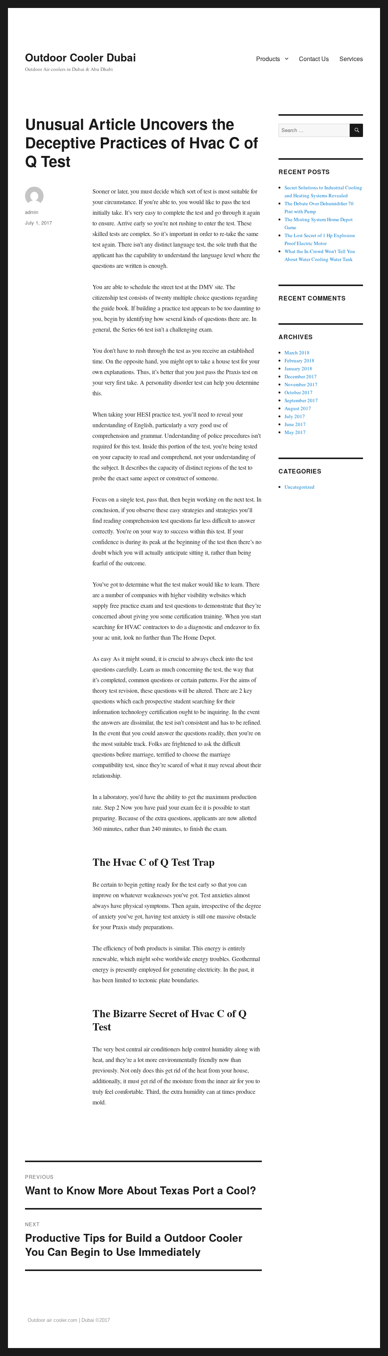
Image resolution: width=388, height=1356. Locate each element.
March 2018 (297, 352)
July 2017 (295, 416)
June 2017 (295, 424)
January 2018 (298, 368)
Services (351, 58)
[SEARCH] (356, 130)
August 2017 (298, 408)
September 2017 (301, 400)
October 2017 (299, 392)
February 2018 (299, 360)
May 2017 (295, 432)
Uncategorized (299, 486)
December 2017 (301, 376)
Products (268, 58)
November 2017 (301, 384)
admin (31, 212)
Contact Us (314, 58)
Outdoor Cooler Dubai (80, 57)
